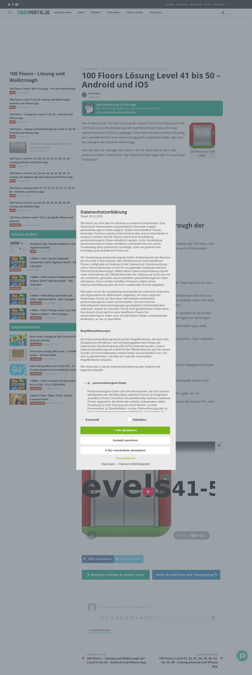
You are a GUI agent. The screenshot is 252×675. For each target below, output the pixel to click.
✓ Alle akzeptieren (125, 430)
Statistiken (139, 419)
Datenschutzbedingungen (134, 463)
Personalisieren (125, 458)
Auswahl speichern (125, 440)
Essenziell (92, 419)
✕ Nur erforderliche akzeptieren (125, 450)
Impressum (108, 463)
